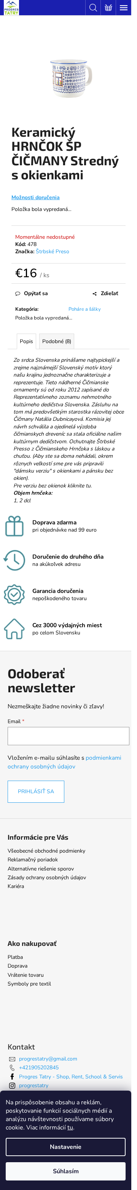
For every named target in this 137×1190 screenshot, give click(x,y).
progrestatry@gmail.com (48, 1058)
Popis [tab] (26, 341)
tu (70, 1127)
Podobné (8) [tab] (56, 341)
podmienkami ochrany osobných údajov (64, 762)
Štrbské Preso (52, 251)
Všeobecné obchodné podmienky (46, 851)
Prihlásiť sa (36, 791)
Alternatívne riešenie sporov (41, 868)
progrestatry (33, 1085)
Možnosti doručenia (35, 197)
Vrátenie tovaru (26, 975)
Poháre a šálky (84, 309)
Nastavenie (65, 1147)
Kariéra (16, 886)
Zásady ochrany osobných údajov (47, 877)
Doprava (17, 966)
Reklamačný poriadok (33, 859)
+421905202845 (39, 1067)
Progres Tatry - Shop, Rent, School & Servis (71, 1076)
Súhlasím (66, 1171)
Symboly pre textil (29, 983)
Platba (15, 957)
